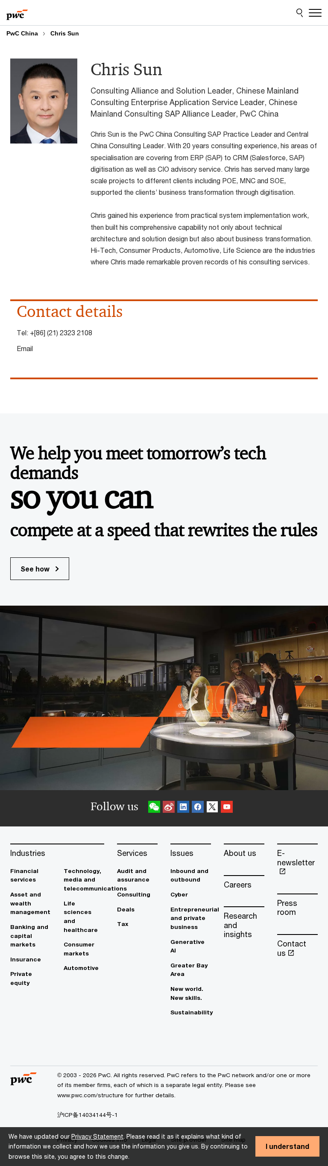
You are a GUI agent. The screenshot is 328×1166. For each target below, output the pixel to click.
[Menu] (315, 13)
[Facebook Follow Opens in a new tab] (198, 808)
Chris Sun (64, 33)
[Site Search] (299, 13)
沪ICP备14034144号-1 (87, 1114)
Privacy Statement (97, 1136)
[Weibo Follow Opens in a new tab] (169, 808)
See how (35, 569)
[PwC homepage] (17, 13)
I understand (287, 1146)
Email (25, 348)
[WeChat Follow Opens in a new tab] (154, 808)
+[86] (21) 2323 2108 (61, 332)
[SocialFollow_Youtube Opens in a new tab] (227, 808)
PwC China (22, 33)
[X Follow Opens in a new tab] (212, 808)
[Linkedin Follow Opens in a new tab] (183, 808)
